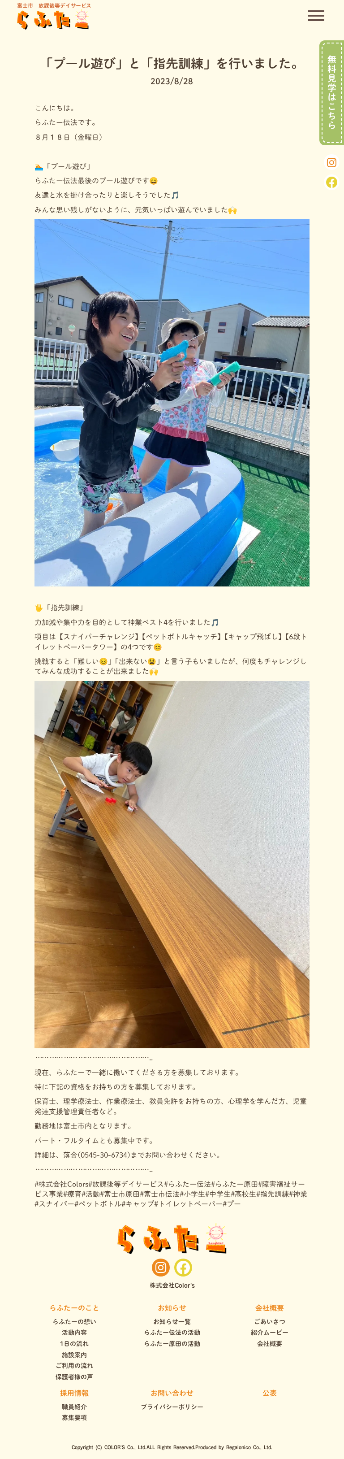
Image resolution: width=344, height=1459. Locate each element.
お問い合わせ (172, 1393)
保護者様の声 (74, 1377)
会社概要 (269, 1307)
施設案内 (74, 1355)
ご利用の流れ (74, 1366)
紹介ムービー (269, 1332)
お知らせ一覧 (172, 1322)
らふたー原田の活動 (172, 1344)
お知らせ (172, 1307)
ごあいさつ (269, 1322)
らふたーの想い (74, 1322)
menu (316, 15)
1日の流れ (74, 1344)
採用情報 (74, 1393)
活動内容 (74, 1332)
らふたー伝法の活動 (172, 1332)
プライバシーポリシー (172, 1407)
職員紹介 (74, 1407)
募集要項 (74, 1418)
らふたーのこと (74, 1307)
